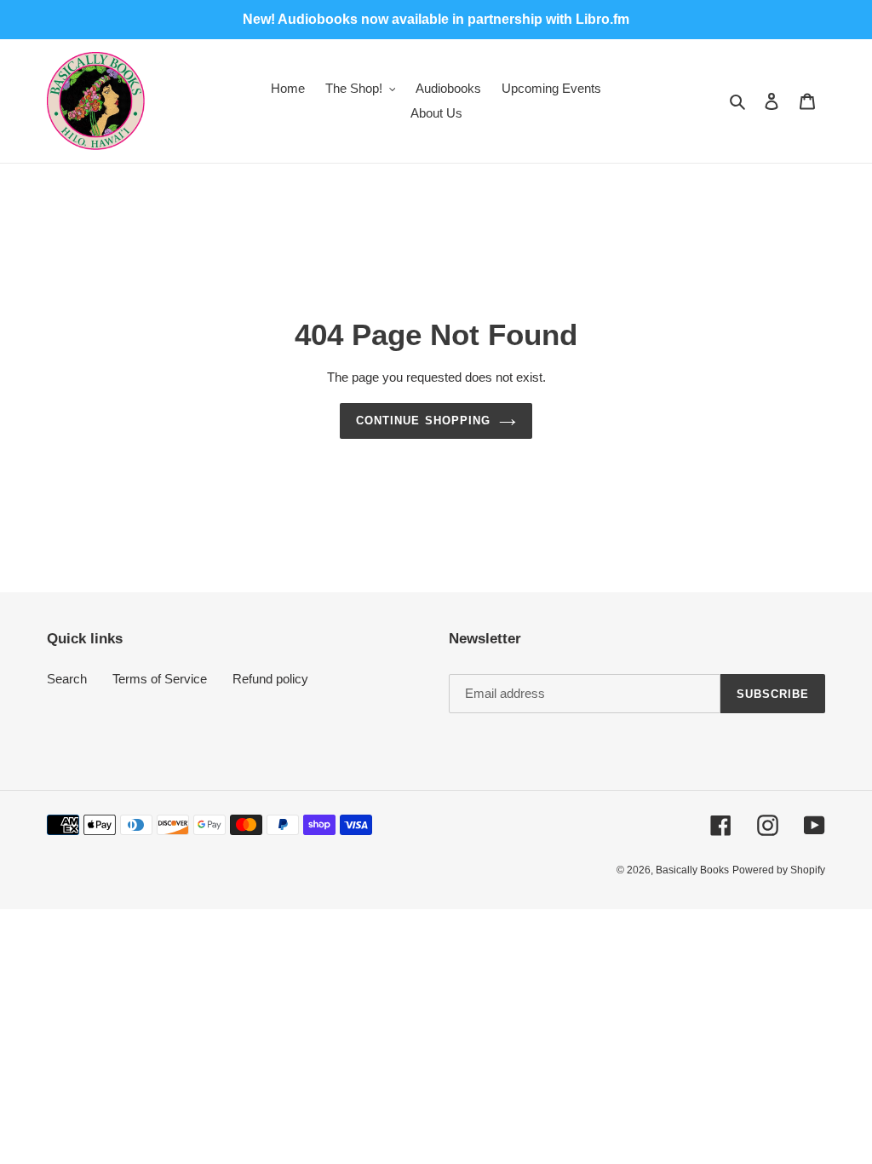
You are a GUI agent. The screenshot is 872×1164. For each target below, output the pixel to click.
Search (67, 678)
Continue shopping (423, 420)
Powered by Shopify (778, 870)
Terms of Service (159, 678)
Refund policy (270, 678)
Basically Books (692, 870)
